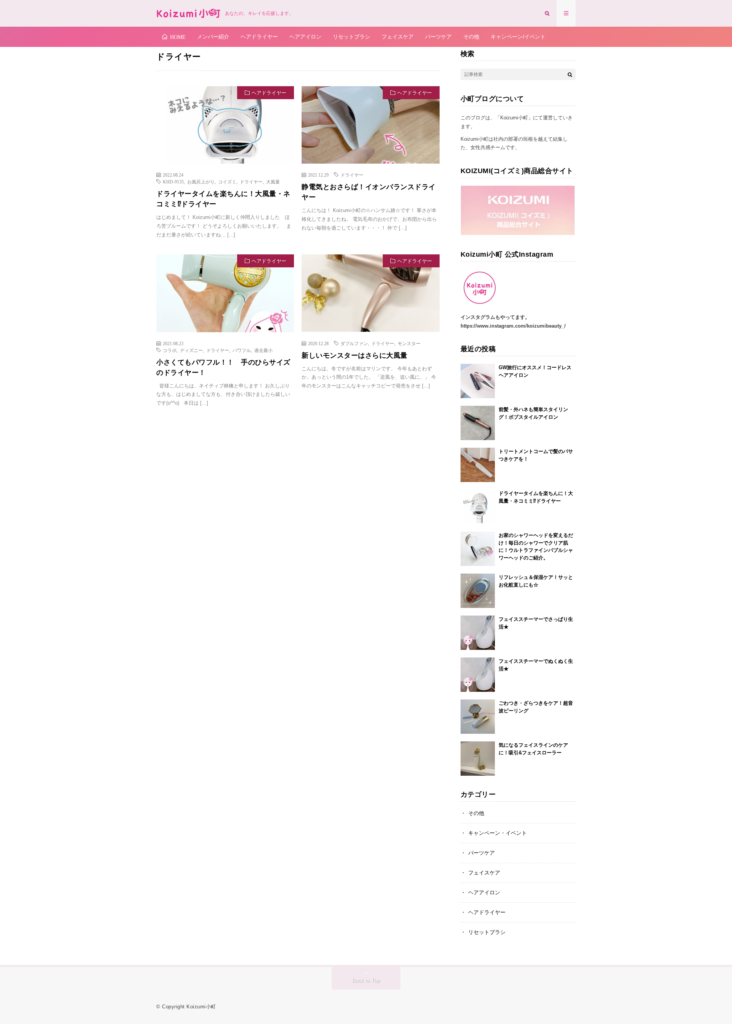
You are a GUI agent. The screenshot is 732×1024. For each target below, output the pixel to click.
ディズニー (191, 350)
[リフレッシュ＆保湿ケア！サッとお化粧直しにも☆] (478, 591)
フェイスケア (398, 37)
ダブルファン (354, 343)
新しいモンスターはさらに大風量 (355, 355)
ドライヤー (251, 181)
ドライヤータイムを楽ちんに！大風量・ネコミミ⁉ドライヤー (223, 199)
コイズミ (227, 181)
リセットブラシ (351, 37)
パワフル (242, 350)
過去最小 (263, 350)
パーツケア (438, 37)
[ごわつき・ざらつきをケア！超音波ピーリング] (478, 716)
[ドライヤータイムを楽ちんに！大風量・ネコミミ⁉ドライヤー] (478, 507)
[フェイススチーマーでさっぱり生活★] (478, 633)
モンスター (409, 343)
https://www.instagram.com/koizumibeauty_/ (513, 326)
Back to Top (366, 980)
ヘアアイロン (305, 37)
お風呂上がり (201, 181)
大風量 (273, 181)
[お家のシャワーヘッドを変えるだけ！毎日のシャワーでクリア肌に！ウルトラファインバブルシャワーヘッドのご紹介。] (478, 549)
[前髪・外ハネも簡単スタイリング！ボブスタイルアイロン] (478, 423)
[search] (570, 74)
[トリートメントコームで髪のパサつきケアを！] (478, 465)
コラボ (170, 350)
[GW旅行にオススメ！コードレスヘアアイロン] (478, 381)
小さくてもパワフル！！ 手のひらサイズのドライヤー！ (223, 367)
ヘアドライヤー (259, 37)
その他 (471, 37)
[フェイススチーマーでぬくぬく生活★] (478, 674)
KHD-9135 (173, 181)
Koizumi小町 (201, 1007)
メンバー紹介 (213, 37)
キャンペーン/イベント (518, 37)
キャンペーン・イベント (497, 833)
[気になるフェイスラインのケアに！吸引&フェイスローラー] (478, 758)
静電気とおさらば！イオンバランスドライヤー (369, 192)
